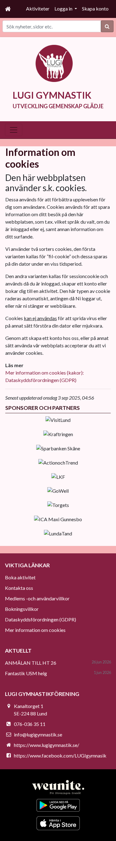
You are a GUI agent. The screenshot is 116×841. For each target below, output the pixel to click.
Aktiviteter (37, 8)
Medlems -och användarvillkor (37, 598)
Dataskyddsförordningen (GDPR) (40, 380)
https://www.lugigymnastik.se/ (46, 745)
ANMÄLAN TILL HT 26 (30, 663)
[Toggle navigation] (13, 130)
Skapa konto (95, 8)
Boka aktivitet (20, 577)
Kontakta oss (19, 588)
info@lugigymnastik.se (38, 734)
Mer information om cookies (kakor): (44, 372)
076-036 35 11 (29, 724)
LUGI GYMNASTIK (52, 95)
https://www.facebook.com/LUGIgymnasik (60, 755)
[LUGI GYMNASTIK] (54, 63)
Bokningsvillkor (22, 609)
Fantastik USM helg (26, 673)
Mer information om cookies (35, 630)
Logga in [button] (63, 8)
